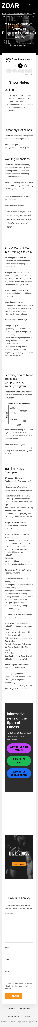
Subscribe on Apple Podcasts (19, 748)
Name (7, 947)
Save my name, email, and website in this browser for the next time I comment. (18, 986)
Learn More (19, 864)
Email (7, 959)
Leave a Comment (19, 46)
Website (7, 971)
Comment (9, 914)
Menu (34, 4)
